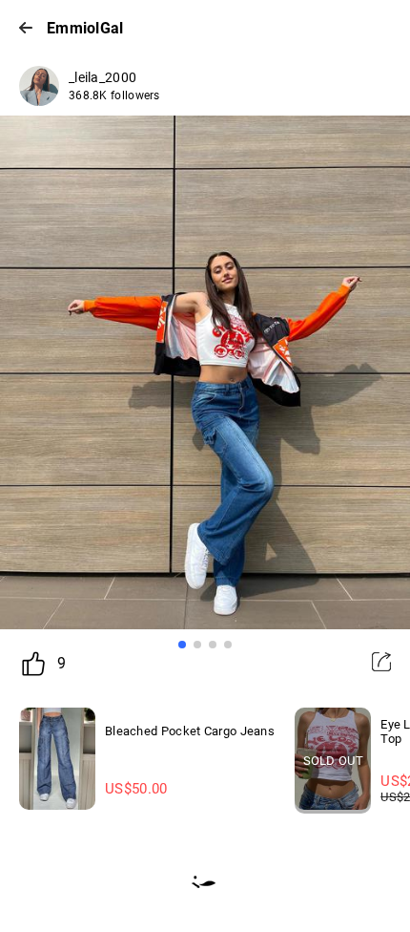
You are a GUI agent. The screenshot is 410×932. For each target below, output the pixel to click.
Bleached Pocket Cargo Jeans (190, 731)
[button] (182, 644)
